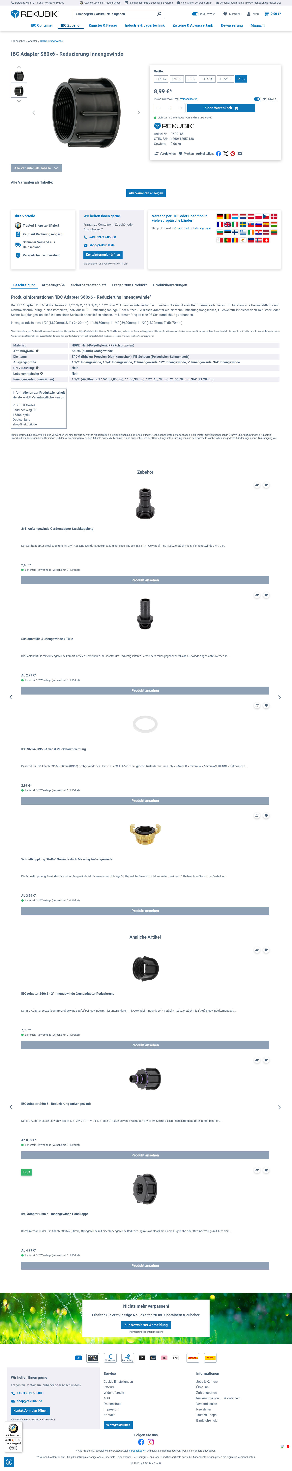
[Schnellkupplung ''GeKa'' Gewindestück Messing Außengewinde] (145, 834)
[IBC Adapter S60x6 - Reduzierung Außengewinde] (145, 1079)
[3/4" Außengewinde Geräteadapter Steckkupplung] (145, 504)
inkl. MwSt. (204, 14)
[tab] (24, 285)
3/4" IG (177, 79)
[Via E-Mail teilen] (240, 153)
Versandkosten (206, 1404)
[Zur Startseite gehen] (35, 14)
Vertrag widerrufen (118, 1425)
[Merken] (266, 485)
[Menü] (20, 1423)
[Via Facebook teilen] (218, 153)
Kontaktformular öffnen (103, 255)
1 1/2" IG (225, 79)
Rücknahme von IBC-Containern (218, 1398)
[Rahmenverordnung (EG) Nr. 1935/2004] (41, 374)
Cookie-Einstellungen (118, 1381)
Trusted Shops (206, 1415)
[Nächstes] (139, 112)
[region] (145, 697)
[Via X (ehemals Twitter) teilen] (225, 153)
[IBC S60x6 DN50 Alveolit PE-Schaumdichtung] (145, 724)
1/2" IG (161, 79)
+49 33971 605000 (54, 2)
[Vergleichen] (257, 485)
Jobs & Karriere (207, 1381)
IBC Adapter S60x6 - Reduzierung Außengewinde (56, 1104)
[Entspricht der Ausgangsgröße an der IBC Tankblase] (37, 351)
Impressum (111, 1409)
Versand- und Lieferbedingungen (192, 228)
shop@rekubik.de (102, 245)
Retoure (109, 1387)
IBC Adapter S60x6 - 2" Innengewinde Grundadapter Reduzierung (67, 994)
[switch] (13, 1448)
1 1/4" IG (207, 79)
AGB (107, 1398)
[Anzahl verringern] (158, 108)
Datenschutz (112, 1404)
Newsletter (203, 1409)
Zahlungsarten (206, 1393)
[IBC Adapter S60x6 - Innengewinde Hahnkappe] (145, 1189)
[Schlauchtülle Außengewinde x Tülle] (145, 614)
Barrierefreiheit (206, 1420)
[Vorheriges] (34, 112)
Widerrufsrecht (114, 1393)
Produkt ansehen (145, 580)
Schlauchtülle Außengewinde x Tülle (47, 639)
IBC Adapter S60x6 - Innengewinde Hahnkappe (55, 1214)
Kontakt (109, 1415)
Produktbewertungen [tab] (170, 285)
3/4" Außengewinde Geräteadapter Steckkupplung (57, 529)
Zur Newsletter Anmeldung (146, 1325)
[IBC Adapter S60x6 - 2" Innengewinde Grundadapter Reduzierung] (145, 969)
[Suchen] (159, 14)
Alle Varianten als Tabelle (32, 168)
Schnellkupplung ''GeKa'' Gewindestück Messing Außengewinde (66, 859)
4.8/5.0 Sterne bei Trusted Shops (102, 2)
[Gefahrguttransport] (37, 368)
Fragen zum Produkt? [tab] (129, 285)
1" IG (191, 79)
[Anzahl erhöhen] (181, 108)
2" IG (241, 79)
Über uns (202, 1387)
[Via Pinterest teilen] (232, 153)
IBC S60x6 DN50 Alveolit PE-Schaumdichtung (53, 749)
